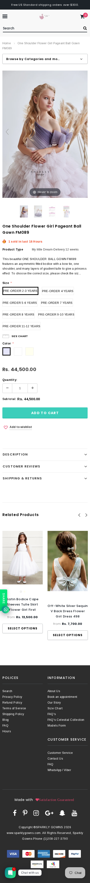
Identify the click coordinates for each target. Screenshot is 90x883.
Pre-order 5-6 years (20, 303)
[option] (22, 582)
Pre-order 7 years (57, 303)
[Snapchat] (62, 813)
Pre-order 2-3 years (20, 291)
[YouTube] (74, 813)
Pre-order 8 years (18, 314)
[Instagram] (36, 813)
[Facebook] (14, 813)
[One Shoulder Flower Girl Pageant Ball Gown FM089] (24, 211)
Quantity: (9, 380)
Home (6, 43)
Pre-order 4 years (58, 291)
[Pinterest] (25, 813)
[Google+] (49, 813)
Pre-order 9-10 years (56, 314)
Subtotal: (9, 399)
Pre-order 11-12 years (21, 326)
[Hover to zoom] (45, 134)
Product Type (12, 249)
